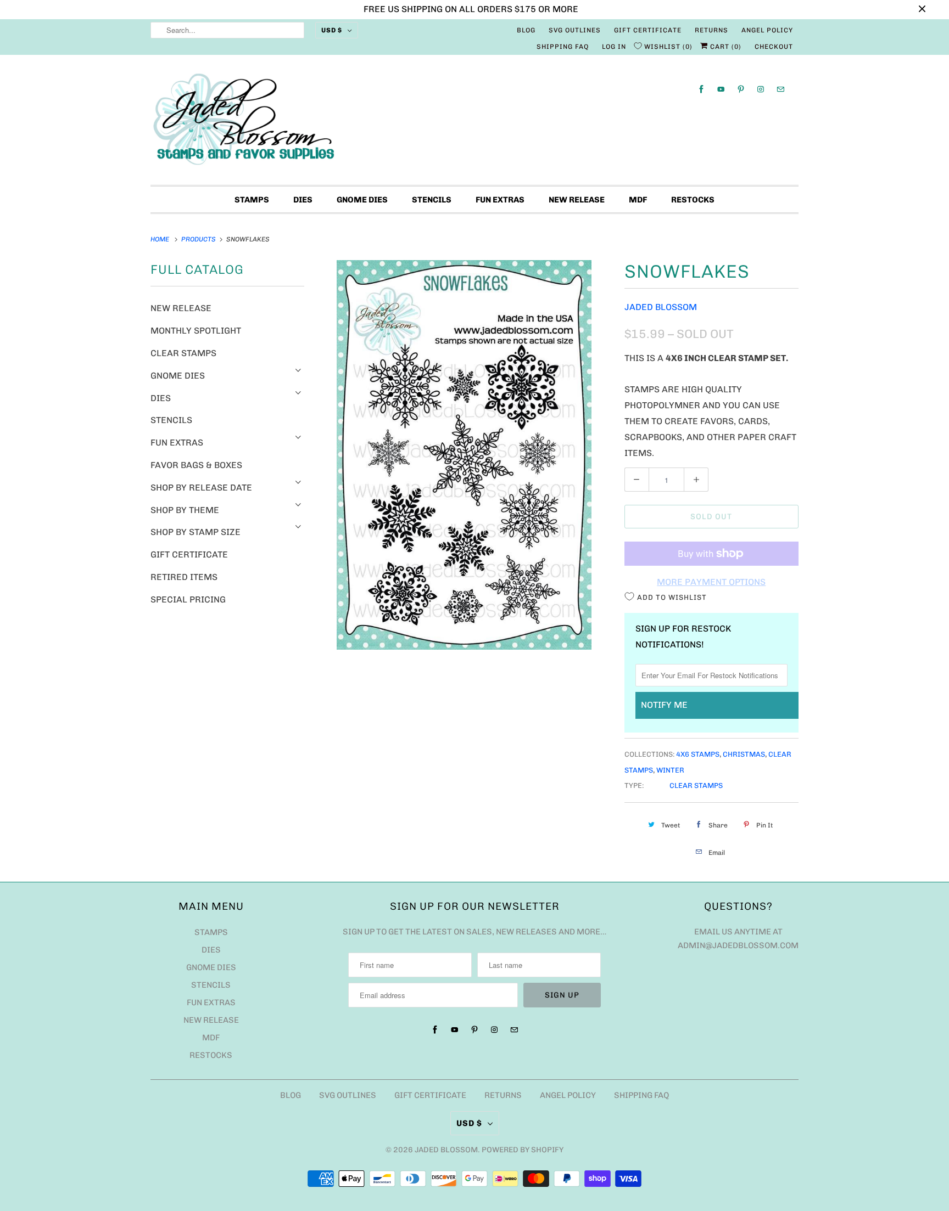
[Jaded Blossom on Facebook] (701, 89)
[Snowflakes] (464, 455)
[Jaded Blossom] (474, 122)
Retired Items (183, 577)
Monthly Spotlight (195, 330)
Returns (711, 30)
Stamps (252, 200)
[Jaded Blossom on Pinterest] (741, 89)
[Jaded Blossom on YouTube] (721, 89)
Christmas (744, 754)
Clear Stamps (183, 353)
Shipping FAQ (563, 46)
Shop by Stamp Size (195, 532)
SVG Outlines (575, 30)
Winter (670, 770)
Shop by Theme (184, 510)
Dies (302, 200)
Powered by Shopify (522, 1149)
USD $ (331, 30)
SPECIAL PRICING (188, 599)
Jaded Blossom (660, 307)
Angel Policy (767, 30)
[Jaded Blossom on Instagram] (760, 89)
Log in (614, 46)
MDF (638, 200)
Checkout (774, 46)
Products (199, 239)
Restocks (692, 200)
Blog (526, 30)
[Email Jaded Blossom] (780, 89)
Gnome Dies (362, 200)
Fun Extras (500, 200)
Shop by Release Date (201, 487)
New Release (577, 200)
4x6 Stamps (697, 754)
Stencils (431, 200)
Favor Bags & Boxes (196, 465)
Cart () (724, 46)
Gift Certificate (648, 30)
